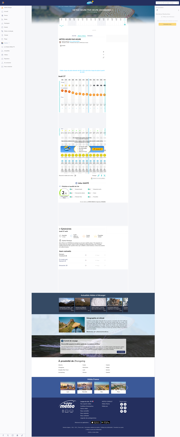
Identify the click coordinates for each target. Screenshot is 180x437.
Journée (74, 35)
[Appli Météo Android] (105, 422)
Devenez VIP (98, 149)
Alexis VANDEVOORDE (74, 41)
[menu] (3, 3)
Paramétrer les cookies (119, 427)
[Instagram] (125, 407)
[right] (127, 303)
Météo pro (105, 406)
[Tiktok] (125, 411)
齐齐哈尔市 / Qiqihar (72, 6)
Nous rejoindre (84, 413)
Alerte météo (84, 408)
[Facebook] (121, 404)
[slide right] (105, 96)
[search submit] (177, 2)
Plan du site (80, 427)
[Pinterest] (121, 411)
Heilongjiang (66, 6)
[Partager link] (98, 175)
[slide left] (59, 96)
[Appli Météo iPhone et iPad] (95, 422)
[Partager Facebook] (101, 175)
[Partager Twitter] (104, 175)
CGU (73, 427)
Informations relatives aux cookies (92, 427)
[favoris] (112, 10)
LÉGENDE (63, 45)
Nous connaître (84, 411)
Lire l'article (121, 352)
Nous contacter (84, 415)
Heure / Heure (82, 35)
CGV (76, 427)
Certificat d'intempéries (86, 406)
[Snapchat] (121, 407)
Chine (62, 6)
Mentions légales (66, 427)
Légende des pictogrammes (88, 418)
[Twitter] (125, 404)
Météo (59, 6)
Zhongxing (78, 6)
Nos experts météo (85, 404)
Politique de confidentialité (106, 427)
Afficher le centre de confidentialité (93, 429)
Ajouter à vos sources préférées (99, 178)
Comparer (90, 35)
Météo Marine (106, 404)
